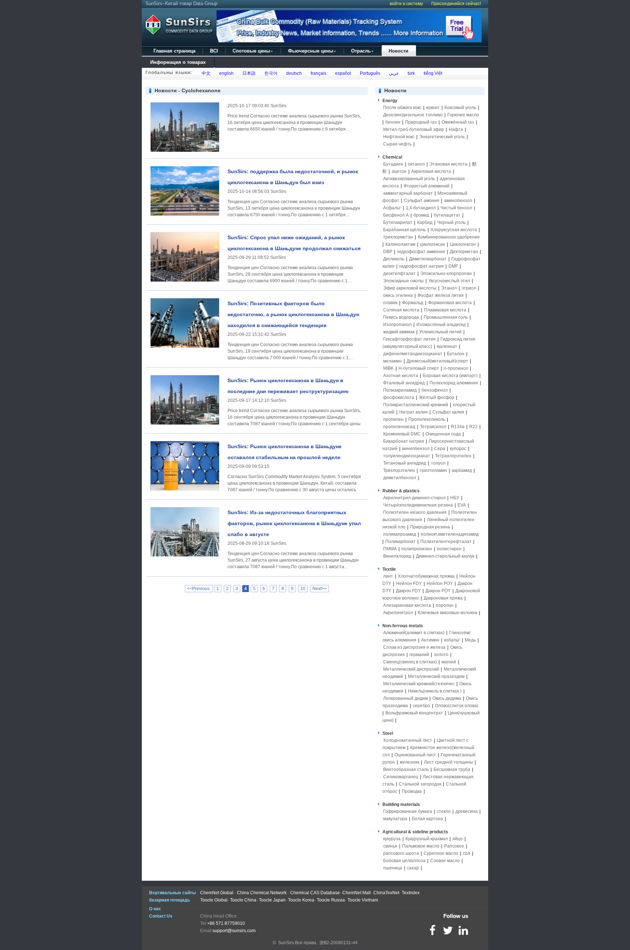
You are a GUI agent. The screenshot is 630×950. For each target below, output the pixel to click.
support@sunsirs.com (234, 930)
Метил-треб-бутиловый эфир (413, 129)
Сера (440, 448)
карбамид (462, 470)
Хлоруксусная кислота (454, 229)
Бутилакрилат (397, 222)
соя (466, 853)
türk (410, 73)
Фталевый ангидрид (404, 382)
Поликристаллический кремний (415, 404)
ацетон (399, 171)
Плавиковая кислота (445, 310)
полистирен (449, 548)
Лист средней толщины (448, 762)
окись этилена (398, 295)
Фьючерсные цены (312, 51)
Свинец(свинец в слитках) (410, 661)
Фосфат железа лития (440, 295)
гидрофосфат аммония (421, 251)
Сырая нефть (397, 144)
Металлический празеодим (436, 676)
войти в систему (406, 3)
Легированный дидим (405, 698)
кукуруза (392, 838)
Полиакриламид (400, 390)
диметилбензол (399, 477)
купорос (458, 448)
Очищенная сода (443, 434)
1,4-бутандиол (421, 207)
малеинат (447, 346)
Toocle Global (214, 900)
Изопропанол (397, 324)
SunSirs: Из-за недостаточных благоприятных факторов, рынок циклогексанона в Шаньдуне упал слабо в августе (294, 523)
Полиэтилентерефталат (445, 541)
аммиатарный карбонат (408, 193)
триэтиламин (433, 470)
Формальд (412, 302)
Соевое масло (445, 860)
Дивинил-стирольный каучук (445, 556)
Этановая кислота (448, 164)
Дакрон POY (438, 590)
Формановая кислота (450, 302)
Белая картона (427, 818)
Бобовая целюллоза (404, 860)
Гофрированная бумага (407, 811)
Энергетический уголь (442, 136)
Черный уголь (451, 222)
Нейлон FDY (409, 583)
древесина (466, 811)
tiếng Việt (431, 73)
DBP (387, 251)
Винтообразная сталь (406, 769)
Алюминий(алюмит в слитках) (413, 632)
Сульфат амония (421, 200)
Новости (398, 51)
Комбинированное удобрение (449, 237)
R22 (473, 426)
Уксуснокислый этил (449, 280)
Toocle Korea (301, 900)
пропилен (393, 419)
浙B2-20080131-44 (338, 942)
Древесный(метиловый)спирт (437, 361)
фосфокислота (398, 397)
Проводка (412, 791)
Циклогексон (463, 244)
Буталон (455, 353)
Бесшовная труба (451, 769)
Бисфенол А (396, 215)
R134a (457, 426)
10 (303, 588)
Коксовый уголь (460, 107)
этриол (469, 288)
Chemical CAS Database (315, 892)
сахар (413, 867)
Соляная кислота (401, 310)
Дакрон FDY (408, 590)
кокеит (433, 107)
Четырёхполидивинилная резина (418, 505)
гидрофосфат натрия (421, 266)
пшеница (392, 867)
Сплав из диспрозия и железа (414, 647)
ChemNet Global (216, 892)
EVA (462, 505)
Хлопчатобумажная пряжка (426, 576)
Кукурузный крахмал (426, 838)
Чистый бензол (456, 207)
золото (441, 654)
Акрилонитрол (398, 612)
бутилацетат (447, 215)
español (342, 73)
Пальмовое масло (420, 846)
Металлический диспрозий (411, 669)
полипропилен (416, 548)
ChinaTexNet (386, 892)
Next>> (319, 588)
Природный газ (421, 122)
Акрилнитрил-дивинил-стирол (414, 497)
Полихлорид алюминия (453, 382)
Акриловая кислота (431, 171)
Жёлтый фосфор (436, 397)
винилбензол (415, 448)
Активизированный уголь (409, 178)
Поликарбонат (400, 541)
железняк (409, 762)
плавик (390, 302)
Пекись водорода (401, 317)
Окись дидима (446, 698)
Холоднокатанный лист (407, 740)
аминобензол (458, 200)
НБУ (454, 497)
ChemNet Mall (356, 892)
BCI (214, 51)
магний (449, 661)
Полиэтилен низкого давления (415, 512)
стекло (444, 811)
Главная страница (174, 51)
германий (419, 654)
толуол (438, 463)
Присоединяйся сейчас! (456, 3)
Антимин (430, 640)
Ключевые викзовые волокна (447, 612)
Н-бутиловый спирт (418, 368)
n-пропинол (456, 368)
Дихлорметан (464, 251)
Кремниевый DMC (402, 434)
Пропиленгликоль (426, 419)
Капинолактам (400, 244)
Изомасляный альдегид (441, 324)
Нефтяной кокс (399, 136)
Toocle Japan (272, 900)
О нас (155, 908)
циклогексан (432, 244)
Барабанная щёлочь (404, 229)
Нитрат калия (413, 412)
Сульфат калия (448, 412)
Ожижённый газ (458, 122)
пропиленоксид (399, 426)
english (225, 73)
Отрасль (362, 51)
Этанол (449, 288)
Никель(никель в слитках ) (435, 691)
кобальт (452, 640)
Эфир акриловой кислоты (409, 288)
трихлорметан (398, 237)
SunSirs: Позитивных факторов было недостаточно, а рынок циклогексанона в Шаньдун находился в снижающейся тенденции (293, 314)
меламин (392, 361)
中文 (204, 73)
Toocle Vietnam (362, 900)
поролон (445, 605)
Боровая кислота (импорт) (450, 375)
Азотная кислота (400, 375)
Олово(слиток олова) (456, 705)
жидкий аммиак (399, 331)
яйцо (457, 838)
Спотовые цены (253, 51)
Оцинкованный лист (415, 754)
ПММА (390, 548)
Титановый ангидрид (404, 463)
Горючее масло (463, 114)
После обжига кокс (402, 107)
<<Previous (199, 588)
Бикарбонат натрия (403, 441)
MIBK (388, 368)
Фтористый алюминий (427, 186)
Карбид (424, 222)
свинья (390, 846)
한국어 (269, 73)
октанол (416, 164)
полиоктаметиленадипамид (450, 534)
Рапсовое (454, 846)
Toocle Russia (331, 900)
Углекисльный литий (440, 331)
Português (369, 73)
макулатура (395, 818)
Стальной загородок (420, 784)
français (317, 73)
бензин (392, 122)
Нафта (456, 129)
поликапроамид (399, 534)
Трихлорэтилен (399, 470)
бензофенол (434, 390)
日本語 (248, 73)
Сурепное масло (441, 853)
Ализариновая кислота (407, 605)
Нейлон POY (440, 583)
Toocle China (243, 900)
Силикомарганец (400, 776)
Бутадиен (393, 164)
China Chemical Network (262, 892)
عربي (393, 73)
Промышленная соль (446, 317)
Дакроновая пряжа (443, 598)
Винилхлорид (397, 556)
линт (388, 576)
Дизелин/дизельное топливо (413, 114)
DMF (453, 266)
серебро (421, 705)
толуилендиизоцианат (406, 455)
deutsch (293, 73)
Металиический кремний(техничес (419, 683)
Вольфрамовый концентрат (414, 713)
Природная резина (430, 527)
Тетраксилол (433, 426)
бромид (421, 215)
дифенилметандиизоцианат (412, 353)
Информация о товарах (178, 62)
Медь (470, 640)
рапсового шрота (401, 853)
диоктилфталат (399, 273)
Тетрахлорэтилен (453, 455)
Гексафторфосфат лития (409, 339)
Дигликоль (393, 258)
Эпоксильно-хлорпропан (446, 273)
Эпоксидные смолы (403, 280)
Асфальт (392, 207)
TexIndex (411, 892)
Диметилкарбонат (428, 258)
